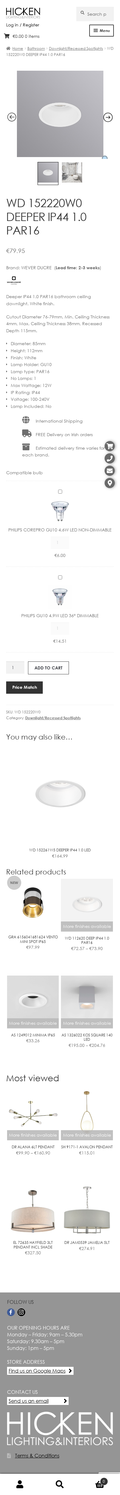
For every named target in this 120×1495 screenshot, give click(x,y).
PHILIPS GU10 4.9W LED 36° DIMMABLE (60, 615)
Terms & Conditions (37, 1455)
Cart (92, 1479)
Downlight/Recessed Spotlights (76, 48)
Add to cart (48, 667)
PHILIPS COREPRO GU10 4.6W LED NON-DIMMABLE (60, 530)
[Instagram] (21, 1312)
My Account (20, 1484)
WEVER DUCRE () (61, 267)
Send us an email (29, 1401)
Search (60, 1484)
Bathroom (36, 48)
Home (17, 48)
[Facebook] (11, 1312)
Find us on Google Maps (37, 1370)
